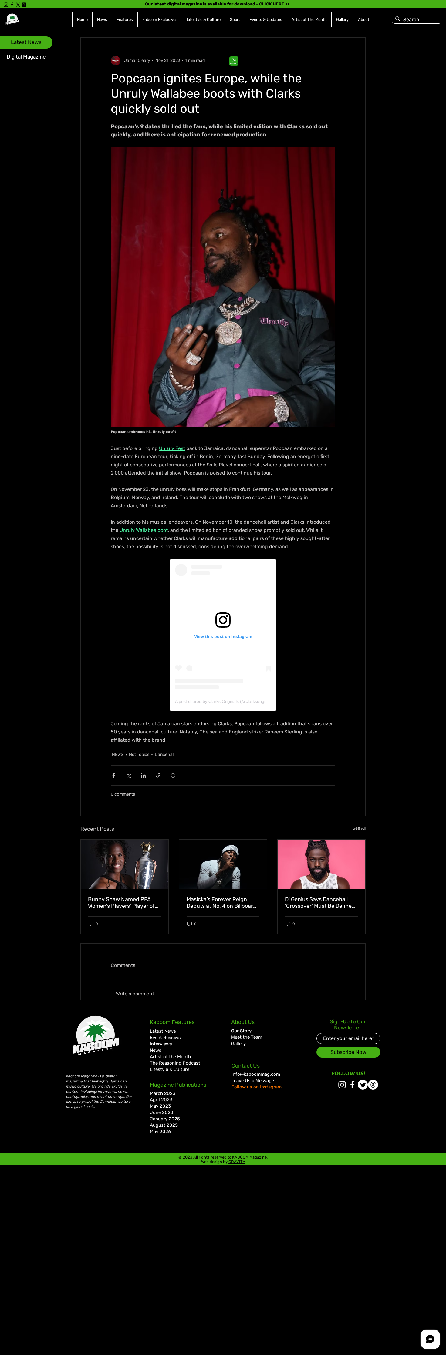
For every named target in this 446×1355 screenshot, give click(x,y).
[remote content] (223, 635)
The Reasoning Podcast (175, 1063)
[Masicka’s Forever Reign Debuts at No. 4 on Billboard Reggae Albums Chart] (223, 864)
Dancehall (164, 754)
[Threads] (24, 5)
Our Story (241, 1031)
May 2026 (160, 1131)
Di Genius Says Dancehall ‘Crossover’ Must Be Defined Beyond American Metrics (320, 902)
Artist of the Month (170, 1056)
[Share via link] (158, 775)
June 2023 (161, 1112)
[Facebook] (12, 5)
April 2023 (161, 1099)
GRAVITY (236, 1161)
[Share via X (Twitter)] (128, 775)
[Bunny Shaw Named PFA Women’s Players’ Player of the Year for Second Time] (124, 864)
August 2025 (164, 1125)
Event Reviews (165, 1037)
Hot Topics (139, 754)
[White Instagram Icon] (342, 1085)
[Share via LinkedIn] (143, 775)
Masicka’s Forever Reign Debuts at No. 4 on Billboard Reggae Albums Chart (221, 902)
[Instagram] (6, 5)
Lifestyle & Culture (169, 1069)
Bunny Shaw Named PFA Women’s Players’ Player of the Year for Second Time (121, 902)
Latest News (163, 1031)
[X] (18, 5)
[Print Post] (173, 775)
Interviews (161, 1044)
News (155, 1050)
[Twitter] (363, 1085)
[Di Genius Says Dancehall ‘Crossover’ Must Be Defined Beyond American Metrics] (321, 864)
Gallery (238, 1043)
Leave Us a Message (252, 1080)
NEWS (117, 754)
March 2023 (162, 1093)
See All (359, 828)
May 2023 (160, 1106)
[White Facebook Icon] (352, 1085)
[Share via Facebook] (114, 775)
